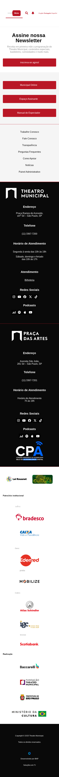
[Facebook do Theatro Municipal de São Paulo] (24, 296)
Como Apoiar (29, 158)
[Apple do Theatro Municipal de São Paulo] (24, 312)
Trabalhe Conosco (29, 132)
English (41, 13)
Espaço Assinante (28, 99)
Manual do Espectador (28, 113)
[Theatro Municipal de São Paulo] (27, 197)
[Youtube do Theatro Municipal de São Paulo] (19, 296)
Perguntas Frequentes (29, 152)
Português (47, 13)
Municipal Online (28, 85)
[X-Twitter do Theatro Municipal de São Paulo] (30, 296)
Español (54, 13)
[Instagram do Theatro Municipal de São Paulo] (13, 296)
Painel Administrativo (29, 172)
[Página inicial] (9, 13)
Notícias (29, 165)
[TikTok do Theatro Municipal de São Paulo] (36, 296)
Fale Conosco (29, 138)
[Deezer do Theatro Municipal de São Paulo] (13, 312)
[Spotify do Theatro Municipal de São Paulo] (19, 312)
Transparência (29, 145)
